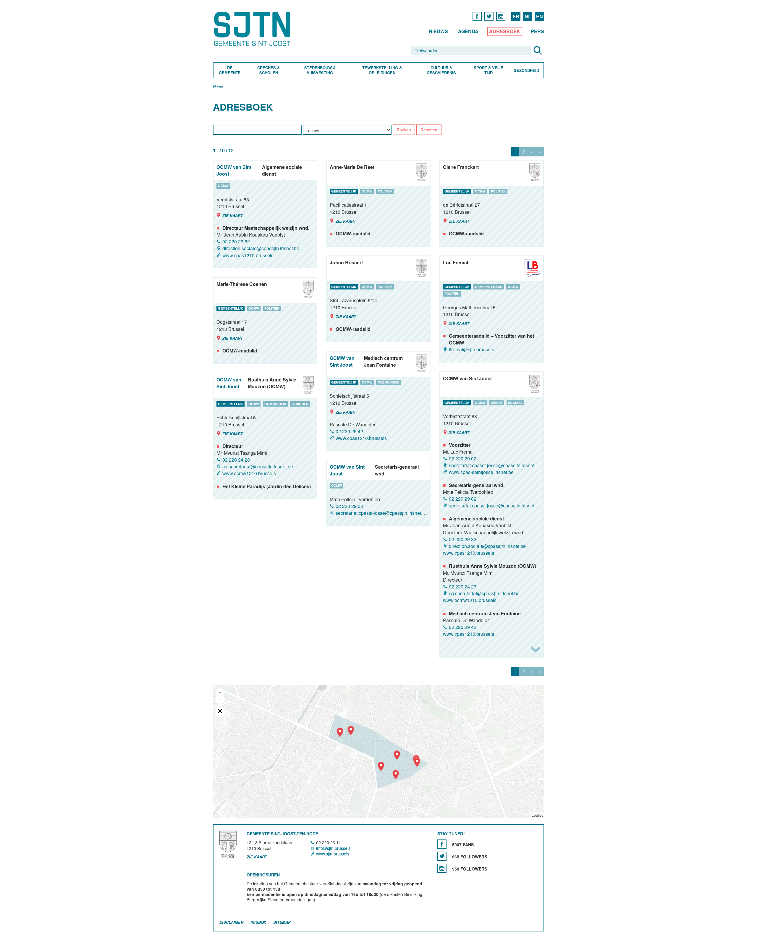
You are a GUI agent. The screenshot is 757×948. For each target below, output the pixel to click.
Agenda (468, 31)
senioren (300, 404)
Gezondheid (526, 70)
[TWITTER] (489, 16)
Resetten (428, 130)
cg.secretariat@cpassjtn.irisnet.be (484, 593)
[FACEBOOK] (477, 16)
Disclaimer (231, 922)
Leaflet (537, 815)
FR (516, 16)
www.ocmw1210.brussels (469, 600)
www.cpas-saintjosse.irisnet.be (481, 472)
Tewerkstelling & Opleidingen (382, 70)
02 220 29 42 (349, 431)
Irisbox (258, 922)
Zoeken (404, 130)
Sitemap (282, 922)
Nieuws (438, 31)
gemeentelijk (343, 191)
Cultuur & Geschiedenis (441, 70)
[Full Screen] (220, 711)
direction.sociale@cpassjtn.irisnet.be (260, 248)
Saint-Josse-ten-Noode (253, 29)
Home (218, 86)
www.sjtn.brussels (332, 854)
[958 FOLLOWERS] (442, 868)
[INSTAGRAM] (500, 16)
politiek (385, 191)
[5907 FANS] (442, 844)
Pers (537, 31)
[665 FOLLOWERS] (442, 856)
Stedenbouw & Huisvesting (320, 70)
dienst (497, 402)
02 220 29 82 (236, 241)
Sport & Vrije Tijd (488, 70)
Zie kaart (232, 215)
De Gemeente (230, 70)
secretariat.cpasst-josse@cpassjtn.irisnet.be (494, 465)
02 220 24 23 (462, 586)
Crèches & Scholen (268, 70)
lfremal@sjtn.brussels (471, 349)
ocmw (223, 185)
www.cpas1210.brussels (248, 255)
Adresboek (504, 31)
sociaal (515, 402)
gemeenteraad (488, 286)
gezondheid (388, 382)
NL (528, 16)
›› (539, 151)
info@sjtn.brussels (333, 848)
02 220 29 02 (462, 458)
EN (539, 16)
